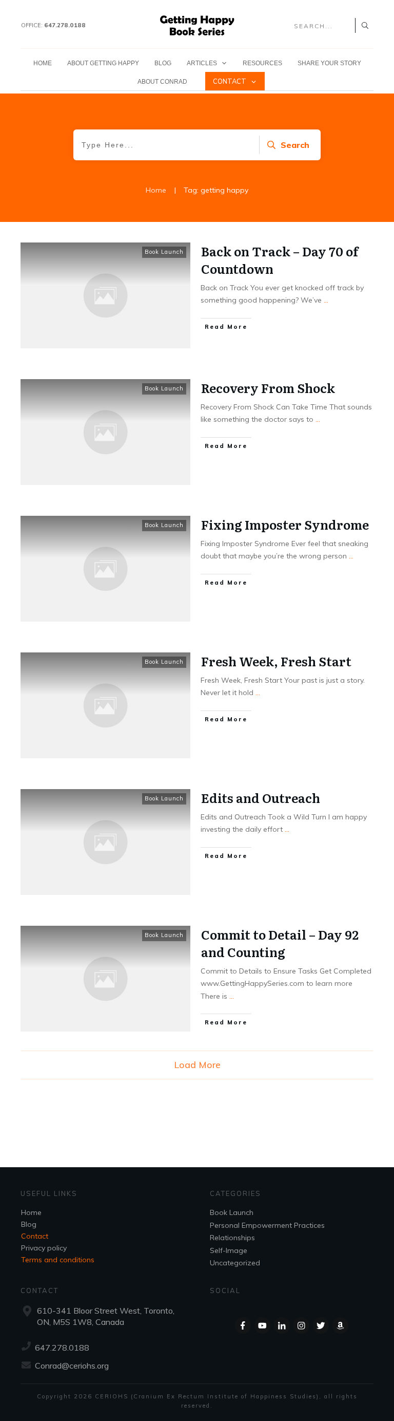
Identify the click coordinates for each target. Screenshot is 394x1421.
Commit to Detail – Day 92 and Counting (280, 943)
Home (31, 1212)
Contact (34, 1236)
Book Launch (164, 251)
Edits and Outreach (260, 798)
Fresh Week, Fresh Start (276, 661)
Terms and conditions (57, 1259)
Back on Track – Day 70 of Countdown (279, 259)
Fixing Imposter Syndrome (285, 524)
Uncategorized (235, 1262)
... (326, 300)
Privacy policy (44, 1247)
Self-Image (228, 1250)
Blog (28, 1224)
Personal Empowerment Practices (267, 1225)
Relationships (232, 1237)
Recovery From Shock (268, 388)
